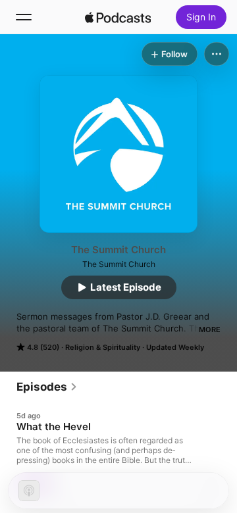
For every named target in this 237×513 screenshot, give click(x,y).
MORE (210, 329)
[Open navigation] (23, 17)
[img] (118, 17)
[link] (47, 386)
